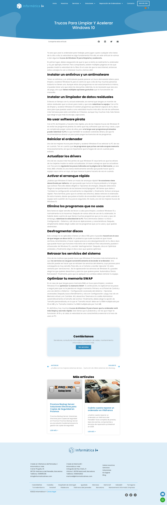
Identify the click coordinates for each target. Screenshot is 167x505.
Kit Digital (106, 473)
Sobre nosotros (109, 465)
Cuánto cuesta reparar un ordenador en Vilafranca (101, 409)
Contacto (130, 3)
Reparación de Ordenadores (110, 3)
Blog (104, 475)
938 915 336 (143, 3)
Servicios (75, 3)
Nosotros (64, 3)
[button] (99, 41)
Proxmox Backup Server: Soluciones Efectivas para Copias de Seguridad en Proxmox (63, 408)
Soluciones (89, 3)
